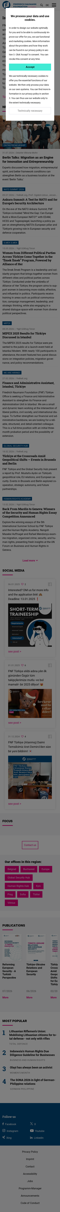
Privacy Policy (25, 124)
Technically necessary (30, 110)
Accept (30, 67)
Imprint (37, 124)
